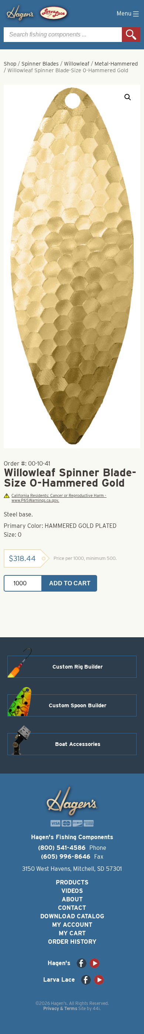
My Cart (72, 933)
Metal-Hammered (116, 63)
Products (72, 882)
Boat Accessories (77, 744)
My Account (72, 924)
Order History (72, 941)
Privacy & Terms (60, 1008)
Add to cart (69, 583)
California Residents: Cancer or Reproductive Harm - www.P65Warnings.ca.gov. (58, 498)
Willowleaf (76, 63)
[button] (127, 97)
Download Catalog (72, 916)
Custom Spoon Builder (77, 705)
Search (131, 34)
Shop (10, 63)
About (72, 899)
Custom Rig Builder (77, 666)
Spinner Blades (40, 63)
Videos (72, 890)
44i (96, 1008)
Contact (72, 907)
